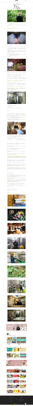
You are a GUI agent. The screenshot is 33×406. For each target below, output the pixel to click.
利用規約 (11, 398)
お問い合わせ (21, 398)
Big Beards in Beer (16, 136)
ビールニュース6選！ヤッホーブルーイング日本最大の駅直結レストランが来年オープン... (16, 373)
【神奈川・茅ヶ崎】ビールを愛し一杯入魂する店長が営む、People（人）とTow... (23, 388)
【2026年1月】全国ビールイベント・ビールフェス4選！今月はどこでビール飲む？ (10, 373)
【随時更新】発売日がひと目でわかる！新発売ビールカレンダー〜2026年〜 (23, 352)
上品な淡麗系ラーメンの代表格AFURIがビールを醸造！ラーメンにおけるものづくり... (23, 393)
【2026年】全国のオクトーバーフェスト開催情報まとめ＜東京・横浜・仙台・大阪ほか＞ (10, 358)
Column (16, 3)
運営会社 (11, 401)
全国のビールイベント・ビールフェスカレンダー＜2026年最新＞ (10, 352)
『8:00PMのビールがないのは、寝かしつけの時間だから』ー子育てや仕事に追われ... (16, 383)
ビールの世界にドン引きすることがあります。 (16, 235)
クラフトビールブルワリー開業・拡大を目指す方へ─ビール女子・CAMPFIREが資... (16, 378)
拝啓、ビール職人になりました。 (16, 322)
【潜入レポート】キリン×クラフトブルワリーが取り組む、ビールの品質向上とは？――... (23, 383)
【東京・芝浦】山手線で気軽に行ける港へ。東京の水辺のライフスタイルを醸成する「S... (23, 373)
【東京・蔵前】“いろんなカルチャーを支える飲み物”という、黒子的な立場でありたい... (10, 383)
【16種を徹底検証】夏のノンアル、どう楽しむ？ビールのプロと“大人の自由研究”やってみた (21, 343)
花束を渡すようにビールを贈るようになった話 (16, 221)
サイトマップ (21, 401)
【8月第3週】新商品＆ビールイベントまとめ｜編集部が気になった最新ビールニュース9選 (16, 358)
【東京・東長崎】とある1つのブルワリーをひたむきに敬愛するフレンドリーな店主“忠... (10, 393)
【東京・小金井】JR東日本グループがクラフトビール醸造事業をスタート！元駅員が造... (16, 393)
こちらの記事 (19, 83)
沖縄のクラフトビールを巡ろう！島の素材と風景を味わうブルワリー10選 (10, 378)
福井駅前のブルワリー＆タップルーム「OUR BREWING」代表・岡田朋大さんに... (16, 388)
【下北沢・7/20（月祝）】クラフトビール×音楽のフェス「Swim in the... (23, 378)
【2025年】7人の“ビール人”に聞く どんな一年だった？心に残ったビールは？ (10, 388)
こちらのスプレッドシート (12, 105)
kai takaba (16, 5)
